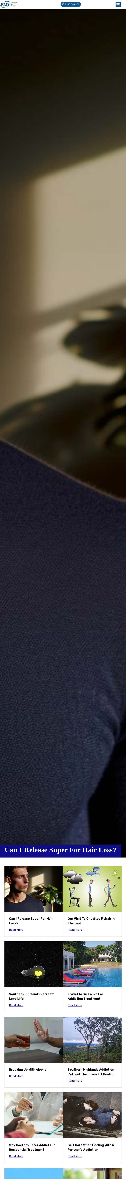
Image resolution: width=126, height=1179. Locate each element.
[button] (118, 4)
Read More (16, 929)
